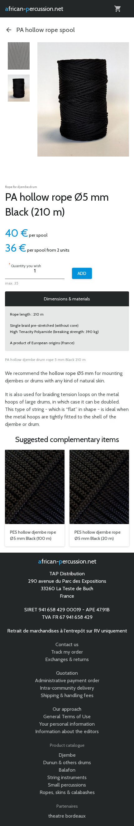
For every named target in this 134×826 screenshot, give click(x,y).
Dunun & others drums (67, 762)
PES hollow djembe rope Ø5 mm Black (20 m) (97, 535)
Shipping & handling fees (67, 695)
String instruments (67, 777)
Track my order (67, 652)
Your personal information (67, 724)
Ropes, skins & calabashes (67, 792)
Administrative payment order (67, 680)
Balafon (67, 770)
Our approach (67, 709)
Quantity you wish (25, 265)
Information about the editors (67, 731)
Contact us (67, 644)
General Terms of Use (67, 716)
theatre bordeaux (67, 816)
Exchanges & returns (67, 659)
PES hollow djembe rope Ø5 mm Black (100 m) (33, 535)
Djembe (67, 755)
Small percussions (67, 785)
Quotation (67, 673)
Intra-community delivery (67, 688)
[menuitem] (18, 56)
